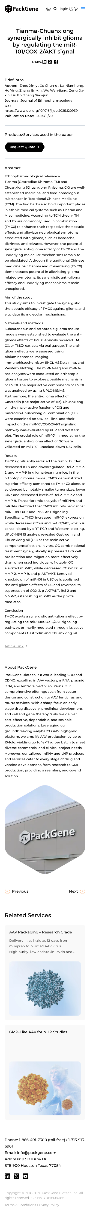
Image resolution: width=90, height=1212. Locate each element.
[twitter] (16, 1176)
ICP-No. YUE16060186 (47, 1198)
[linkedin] (7, 1176)
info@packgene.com (36, 1153)
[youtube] (25, 1176)
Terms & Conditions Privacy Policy (32, 1205)
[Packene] (22, 9)
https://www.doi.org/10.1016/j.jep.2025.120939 (41, 111)
